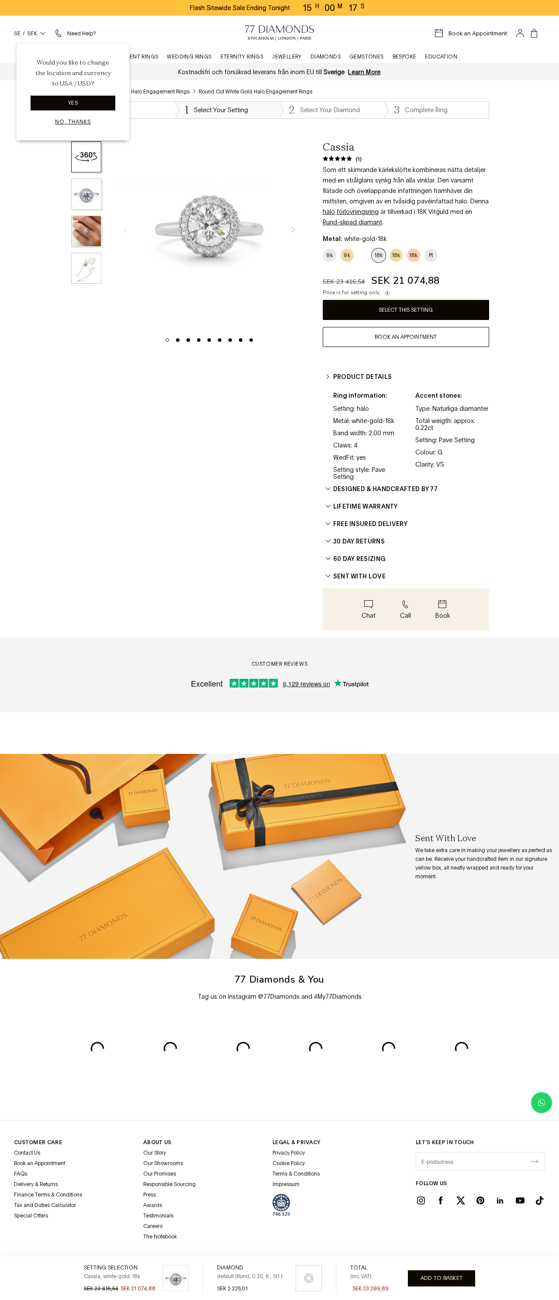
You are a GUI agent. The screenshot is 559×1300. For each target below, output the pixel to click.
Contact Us (27, 1153)
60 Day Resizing (359, 559)
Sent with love (359, 576)
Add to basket (441, 1278)
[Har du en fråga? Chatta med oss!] (541, 1102)
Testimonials (158, 1215)
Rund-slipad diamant (352, 222)
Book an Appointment (39, 1163)
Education (441, 56)
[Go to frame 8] (240, 340)
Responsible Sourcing (169, 1184)
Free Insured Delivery (370, 524)
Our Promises (159, 1173)
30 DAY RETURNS (359, 541)
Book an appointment (406, 337)
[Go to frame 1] (167, 340)
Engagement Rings (130, 56)
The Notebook (160, 1236)
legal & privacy (297, 1142)
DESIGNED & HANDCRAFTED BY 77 (385, 489)
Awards (152, 1205)
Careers (152, 1226)
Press (149, 1194)
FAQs (20, 1173)
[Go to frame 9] (251, 340)
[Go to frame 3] (188, 340)
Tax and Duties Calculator (45, 1205)
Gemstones (366, 56)
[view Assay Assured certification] (281, 1205)
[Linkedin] (500, 1200)
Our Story (154, 1153)
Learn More (364, 72)
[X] (460, 1200)
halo (329, 212)
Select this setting (406, 310)
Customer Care (38, 1142)
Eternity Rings (242, 56)
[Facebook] (440, 1200)
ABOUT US (157, 1142)
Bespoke (405, 56)
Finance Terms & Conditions (48, 1194)
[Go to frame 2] (177, 340)
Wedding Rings (189, 56)
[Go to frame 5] (209, 340)
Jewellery (287, 56)
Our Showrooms (163, 1163)
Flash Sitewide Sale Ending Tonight (240, 8)
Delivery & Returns (36, 1184)
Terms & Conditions (296, 1173)
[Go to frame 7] (230, 340)
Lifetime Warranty (365, 506)
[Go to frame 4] (198, 340)
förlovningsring (358, 212)
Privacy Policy (289, 1153)
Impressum (286, 1184)
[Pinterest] (480, 1200)
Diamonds (326, 56)
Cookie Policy (289, 1163)
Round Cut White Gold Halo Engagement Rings (255, 91)
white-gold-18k (373, 421)
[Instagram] (421, 1200)
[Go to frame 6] (219, 340)
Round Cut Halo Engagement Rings (147, 91)
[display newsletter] (534, 1160)
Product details (362, 377)
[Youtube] (520, 1200)
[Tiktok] (540, 1200)
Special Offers (31, 1215)
